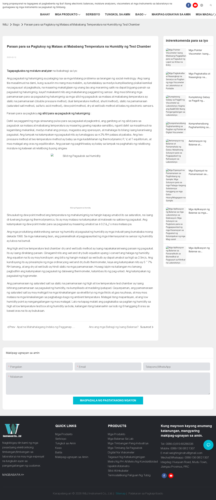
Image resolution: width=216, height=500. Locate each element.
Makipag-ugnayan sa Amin (71, 457)
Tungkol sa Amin (65, 443)
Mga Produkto (64, 434)
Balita (58, 452)
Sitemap (121, 493)
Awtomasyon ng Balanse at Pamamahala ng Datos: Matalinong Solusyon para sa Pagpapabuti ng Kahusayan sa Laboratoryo (199, 142)
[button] (215, 14)
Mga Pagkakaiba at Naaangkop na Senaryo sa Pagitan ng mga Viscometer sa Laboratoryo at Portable (199, 75)
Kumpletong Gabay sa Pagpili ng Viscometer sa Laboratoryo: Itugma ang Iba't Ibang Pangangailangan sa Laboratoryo (199, 99)
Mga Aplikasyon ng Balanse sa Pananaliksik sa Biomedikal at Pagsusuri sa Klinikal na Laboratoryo (200, 249)
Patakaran (135, 493)
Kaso (58, 448)
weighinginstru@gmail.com (186, 453)
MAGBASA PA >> (13, 475)
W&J (5, 24)
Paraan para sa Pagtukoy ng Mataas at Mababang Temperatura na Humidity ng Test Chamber (82, 24)
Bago (16, 24)
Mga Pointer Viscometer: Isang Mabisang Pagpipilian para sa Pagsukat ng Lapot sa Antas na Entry (199, 52)
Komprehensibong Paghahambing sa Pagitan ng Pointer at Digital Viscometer (199, 125)
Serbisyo (60, 439)
